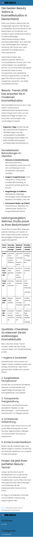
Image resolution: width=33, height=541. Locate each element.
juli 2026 (4, 524)
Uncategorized (6, 534)
